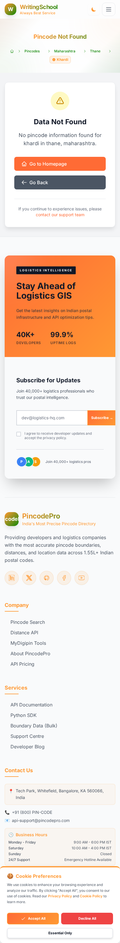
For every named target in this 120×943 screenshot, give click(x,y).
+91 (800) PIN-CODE (32, 812)
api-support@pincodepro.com (41, 820)
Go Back (38, 182)
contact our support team (60, 214)
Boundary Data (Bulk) (33, 726)
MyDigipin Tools (28, 643)
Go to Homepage (48, 164)
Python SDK (23, 715)
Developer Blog (27, 747)
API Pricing (22, 664)
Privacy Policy (60, 896)
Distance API (24, 632)
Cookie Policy (91, 896)
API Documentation (31, 705)
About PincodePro (30, 653)
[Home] (12, 51)
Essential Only (60, 933)
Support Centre (27, 736)
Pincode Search (27, 622)
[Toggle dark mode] (94, 9)
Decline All (87, 918)
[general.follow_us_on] (12, 578)
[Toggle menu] (108, 9)
